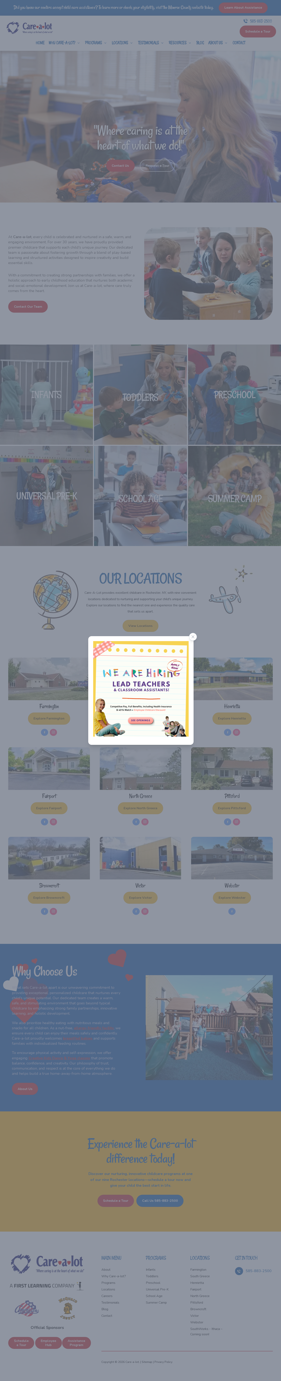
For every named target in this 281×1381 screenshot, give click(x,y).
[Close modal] (193, 637)
